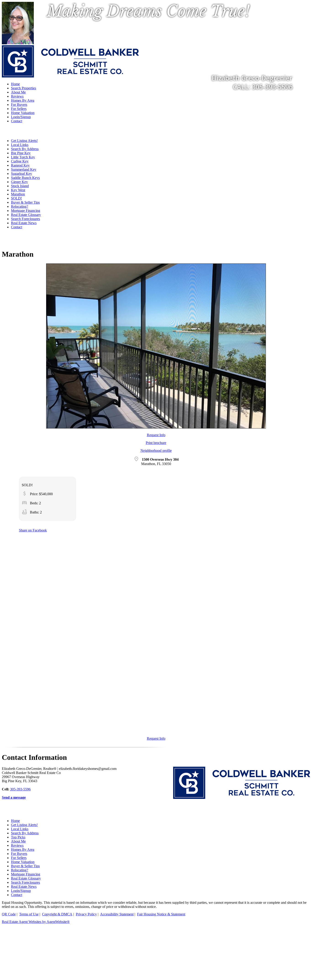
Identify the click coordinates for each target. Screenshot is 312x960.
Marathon (18, 194)
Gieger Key (19, 182)
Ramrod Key (20, 165)
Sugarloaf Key (21, 174)
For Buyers (19, 104)
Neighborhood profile (156, 450)
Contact (16, 121)
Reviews (17, 96)
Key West (18, 190)
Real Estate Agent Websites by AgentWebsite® (36, 922)
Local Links (19, 145)
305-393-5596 (20, 789)
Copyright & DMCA (57, 914)
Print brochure (156, 443)
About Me (18, 92)
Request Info (156, 435)
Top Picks (18, 837)
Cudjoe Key (20, 161)
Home (15, 821)
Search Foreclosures (25, 219)
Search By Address (25, 149)
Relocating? (19, 206)
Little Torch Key (23, 157)
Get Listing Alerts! (24, 141)
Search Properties (23, 88)
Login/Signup (21, 117)
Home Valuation (22, 113)
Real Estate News (24, 223)
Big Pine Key (21, 153)
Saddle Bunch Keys (25, 178)
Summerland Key (23, 169)
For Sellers (18, 109)
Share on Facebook (33, 530)
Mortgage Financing (25, 211)
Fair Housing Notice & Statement (161, 914)
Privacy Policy (86, 914)
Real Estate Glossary (26, 215)
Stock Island (20, 186)
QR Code (9, 914)
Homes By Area (22, 100)
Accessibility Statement (117, 914)
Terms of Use (29, 914)
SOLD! (16, 198)
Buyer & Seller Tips (25, 202)
